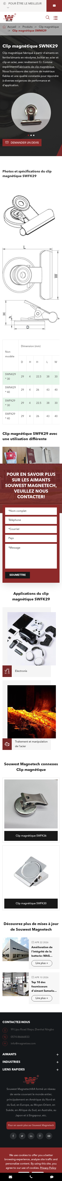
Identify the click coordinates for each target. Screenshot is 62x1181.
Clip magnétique (49, 27)
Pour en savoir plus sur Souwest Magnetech (31, 1125)
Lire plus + (42, 963)
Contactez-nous (16, 1022)
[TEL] (31, 1177)
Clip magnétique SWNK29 (29, 31)
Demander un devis (22, 142)
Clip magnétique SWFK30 (31, 903)
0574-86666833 (20, 1037)
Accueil (11, 27)
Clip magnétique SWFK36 (31, 836)
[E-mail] (10, 1177)
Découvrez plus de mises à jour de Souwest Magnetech (31, 926)
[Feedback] (51, 1177)
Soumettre (17, 575)
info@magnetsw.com (23, 1043)
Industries (11, 1062)
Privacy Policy (48, 1168)
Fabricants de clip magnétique (36, 67)
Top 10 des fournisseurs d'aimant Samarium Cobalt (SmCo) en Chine (44, 987)
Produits (27, 27)
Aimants (9, 1054)
